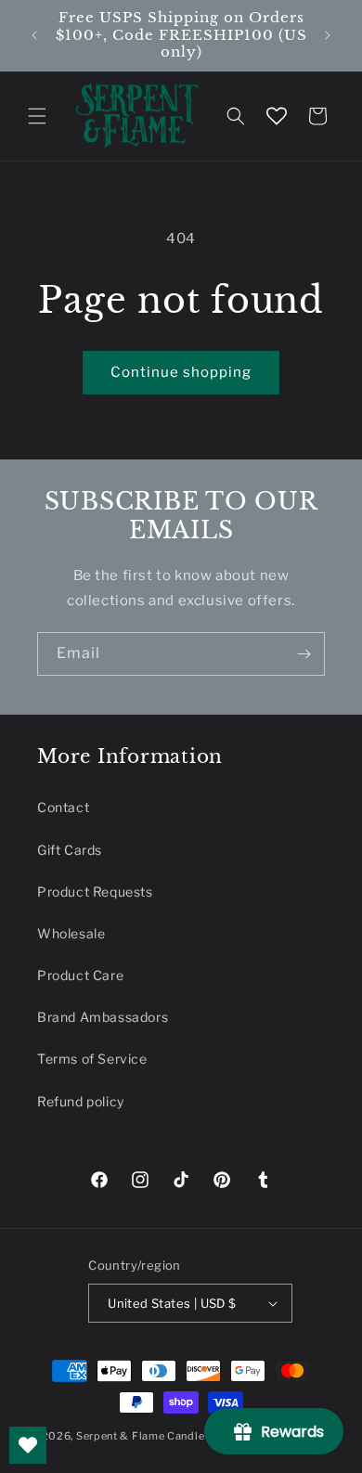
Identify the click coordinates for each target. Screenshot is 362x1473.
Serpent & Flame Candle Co (149, 1435)
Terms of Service (92, 1058)
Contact (63, 807)
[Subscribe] (303, 654)
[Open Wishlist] (276, 116)
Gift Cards (69, 850)
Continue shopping (181, 372)
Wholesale (71, 933)
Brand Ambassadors (102, 1017)
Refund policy (80, 1101)
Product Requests (95, 891)
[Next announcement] (327, 35)
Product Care (80, 975)
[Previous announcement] (34, 35)
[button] (37, 116)
